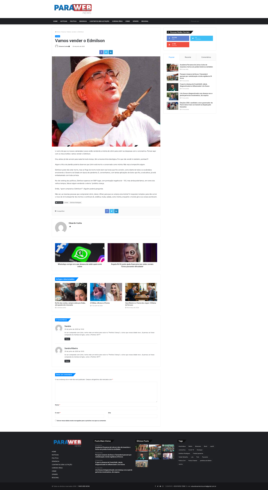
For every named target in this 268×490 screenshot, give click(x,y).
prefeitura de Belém (205, 460)
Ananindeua (182, 446)
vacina (181, 464)
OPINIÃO (136, 21)
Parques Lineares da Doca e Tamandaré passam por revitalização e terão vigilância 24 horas (196, 76)
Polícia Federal (192, 460)
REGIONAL (144, 21)
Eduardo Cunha (63, 46)
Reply (67, 339)
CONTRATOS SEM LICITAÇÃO (99, 21)
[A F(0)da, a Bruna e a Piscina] (106, 292)
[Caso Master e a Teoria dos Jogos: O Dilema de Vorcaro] (141, 292)
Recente (188, 57)
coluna (66, 202)
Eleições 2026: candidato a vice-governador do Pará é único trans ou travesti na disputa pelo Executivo (196, 105)
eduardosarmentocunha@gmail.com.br (203, 486)
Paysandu (205, 457)
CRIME (127, 21)
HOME (55, 21)
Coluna (63, 32)
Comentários (206, 57)
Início (58, 32)
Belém (190, 446)
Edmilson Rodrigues (75, 202)
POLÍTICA (73, 21)
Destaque (199, 450)
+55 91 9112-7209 (179, 486)
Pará (197, 457)
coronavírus (182, 450)
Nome (57, 405)
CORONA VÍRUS (117, 21)
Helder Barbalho (183, 457)
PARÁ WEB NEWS (84, 486)
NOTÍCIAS (63, 21)
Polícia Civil (182, 460)
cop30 (212, 446)
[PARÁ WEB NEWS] (73, 9)
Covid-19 (191, 450)
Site (109, 413)
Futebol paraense (198, 453)
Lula (192, 457)
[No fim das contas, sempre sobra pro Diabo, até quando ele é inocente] (71, 292)
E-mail (58, 413)
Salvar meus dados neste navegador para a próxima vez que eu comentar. (81, 420)
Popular (172, 57)
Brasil (205, 446)
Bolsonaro (198, 446)
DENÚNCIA (83, 21)
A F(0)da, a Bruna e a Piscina (100, 303)
